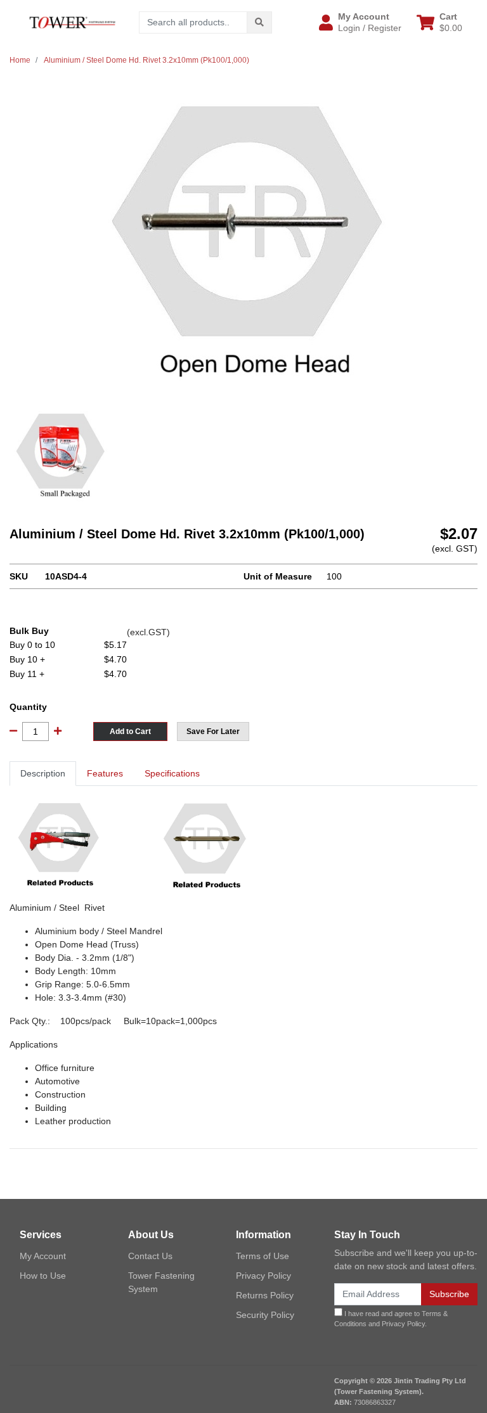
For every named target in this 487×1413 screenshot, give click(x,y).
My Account (43, 1256)
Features (105, 773)
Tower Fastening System (161, 1282)
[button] (360, 22)
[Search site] (259, 22)
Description (42, 773)
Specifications (172, 773)
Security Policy (265, 1315)
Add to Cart (130, 731)
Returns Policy (265, 1295)
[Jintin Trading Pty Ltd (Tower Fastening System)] (72, 21)
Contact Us (150, 1256)
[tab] (43, 773)
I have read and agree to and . (391, 1319)
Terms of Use (262, 1256)
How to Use (43, 1275)
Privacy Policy (263, 1275)
